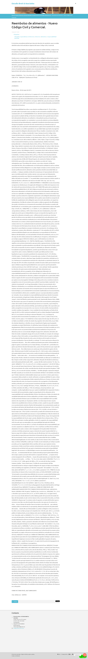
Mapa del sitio (65, 654)
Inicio (59, 654)
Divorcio (37, 36)
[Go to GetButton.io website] (84, 657)
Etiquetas (16, 34)
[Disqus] (66, 630)
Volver (15, 601)
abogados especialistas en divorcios (24, 36)
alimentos (43, 36)
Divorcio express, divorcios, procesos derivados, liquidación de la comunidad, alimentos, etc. (31, 15)
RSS (70, 654)
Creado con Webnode (16, 655)
